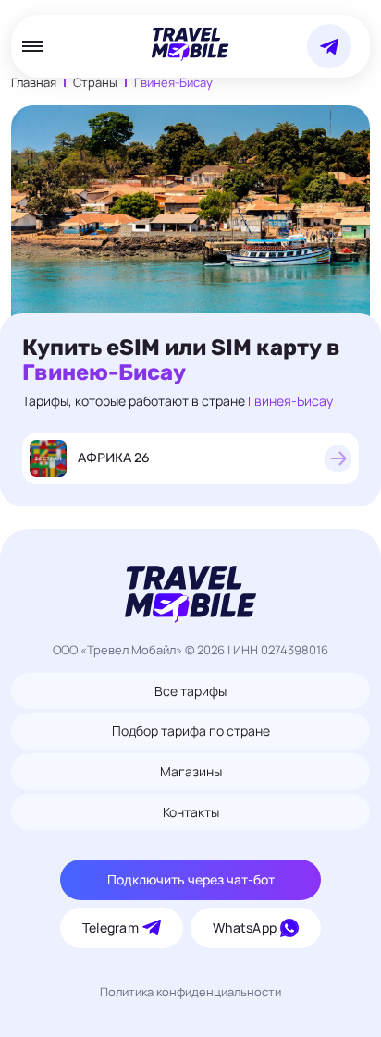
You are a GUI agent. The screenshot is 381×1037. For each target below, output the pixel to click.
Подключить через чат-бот (191, 879)
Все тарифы (190, 691)
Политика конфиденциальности (190, 991)
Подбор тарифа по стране (191, 730)
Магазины (191, 771)
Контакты (191, 812)
